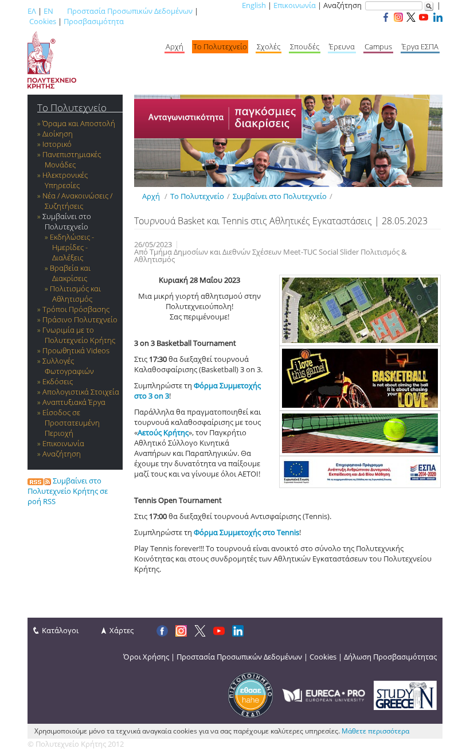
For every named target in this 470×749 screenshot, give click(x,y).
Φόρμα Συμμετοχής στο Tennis (246, 532)
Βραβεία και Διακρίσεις (70, 273)
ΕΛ (32, 11)
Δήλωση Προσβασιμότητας (390, 657)
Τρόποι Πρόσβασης (75, 309)
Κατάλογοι (60, 630)
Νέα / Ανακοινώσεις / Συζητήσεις (77, 200)
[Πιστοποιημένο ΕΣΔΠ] (250, 694)
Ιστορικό (57, 144)
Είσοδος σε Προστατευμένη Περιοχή (71, 422)
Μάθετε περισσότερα (375, 731)
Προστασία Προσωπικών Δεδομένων (130, 11)
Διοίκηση (57, 133)
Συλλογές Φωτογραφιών (68, 366)
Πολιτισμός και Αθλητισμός (75, 293)
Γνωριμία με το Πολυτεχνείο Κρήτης (78, 335)
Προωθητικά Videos (75, 350)
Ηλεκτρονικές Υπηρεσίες (65, 180)
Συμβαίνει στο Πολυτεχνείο (66, 221)
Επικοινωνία (294, 5)
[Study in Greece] (405, 694)
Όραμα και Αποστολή (78, 123)
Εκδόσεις (57, 381)
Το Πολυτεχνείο (220, 46)
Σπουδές (304, 46)
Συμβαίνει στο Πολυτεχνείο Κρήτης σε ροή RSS (68, 490)
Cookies (42, 21)
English (254, 5)
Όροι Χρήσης (146, 657)
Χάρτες (121, 630)
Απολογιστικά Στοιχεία (80, 392)
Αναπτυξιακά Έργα (73, 402)
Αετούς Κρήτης (163, 432)
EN (48, 11)
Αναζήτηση (61, 453)
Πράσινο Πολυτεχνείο (79, 319)
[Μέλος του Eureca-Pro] (323, 694)
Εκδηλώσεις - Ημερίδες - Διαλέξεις (72, 247)
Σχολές (268, 46)
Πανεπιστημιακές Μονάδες (71, 159)
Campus (378, 46)
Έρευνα (342, 46)
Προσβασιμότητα (94, 21)
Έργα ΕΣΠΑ (420, 46)
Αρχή (174, 46)
